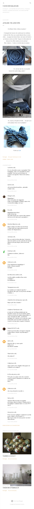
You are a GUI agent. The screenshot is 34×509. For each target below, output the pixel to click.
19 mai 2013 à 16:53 (12, 305)
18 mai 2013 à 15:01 (12, 191)
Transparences (12, 287)
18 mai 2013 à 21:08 (12, 246)
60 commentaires (12, 458)
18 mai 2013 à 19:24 (12, 205)
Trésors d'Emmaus (11, 488)
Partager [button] (5, 157)
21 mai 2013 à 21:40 (12, 393)
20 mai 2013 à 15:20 (12, 358)
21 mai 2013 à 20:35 (12, 383)
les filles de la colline (13, 274)
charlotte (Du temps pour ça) (16, 300)
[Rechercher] (30, 2)
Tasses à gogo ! (9, 456)
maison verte (10, 159)
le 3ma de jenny (12, 374)
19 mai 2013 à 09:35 (12, 270)
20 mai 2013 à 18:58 (12, 369)
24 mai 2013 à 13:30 (12, 407)
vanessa (10, 237)
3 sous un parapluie (10, 6)
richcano (22, 504)
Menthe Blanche (12, 224)
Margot (10, 196)
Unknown (10, 262)
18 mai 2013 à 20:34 (12, 232)
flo (8, 210)
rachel (9, 184)
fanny (9, 398)
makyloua (10, 363)
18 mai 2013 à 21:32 (12, 257)
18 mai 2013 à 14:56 (12, 180)
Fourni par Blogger (18, 501)
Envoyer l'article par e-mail (14, 157)
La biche (10, 167)
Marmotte (11, 353)
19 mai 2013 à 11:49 (12, 282)
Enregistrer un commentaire (11, 425)
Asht (9, 341)
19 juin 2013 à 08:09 (12, 421)
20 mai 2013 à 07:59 (12, 336)
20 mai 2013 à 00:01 (12, 323)
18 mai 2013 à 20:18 (12, 219)
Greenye (10, 251)
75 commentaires (12, 490)
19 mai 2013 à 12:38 (12, 295)
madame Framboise (13, 309)
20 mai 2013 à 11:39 (12, 348)
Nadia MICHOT (12, 328)
